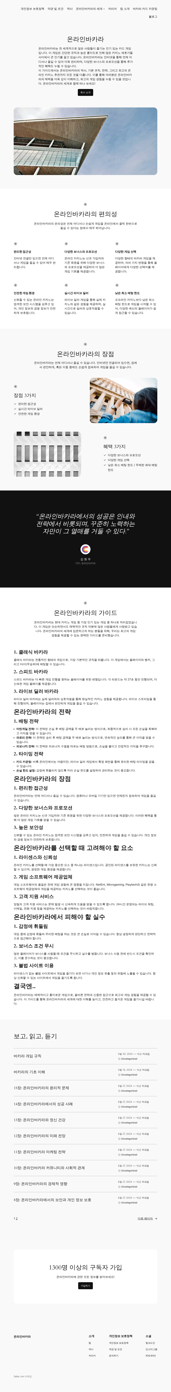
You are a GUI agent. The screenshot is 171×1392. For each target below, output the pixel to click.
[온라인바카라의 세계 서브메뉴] (104, 9)
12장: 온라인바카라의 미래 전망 (39, 1136)
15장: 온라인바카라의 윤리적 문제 (41, 1088)
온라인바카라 (22, 1336)
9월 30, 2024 (125, 1053)
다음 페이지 (147, 1218)
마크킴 (146, 1053)
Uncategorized (129, 1058)
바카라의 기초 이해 (29, 1072)
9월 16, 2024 (125, 1069)
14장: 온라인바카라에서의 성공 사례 (43, 1104)
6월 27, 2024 (125, 1085)
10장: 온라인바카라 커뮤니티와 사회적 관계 (49, 1168)
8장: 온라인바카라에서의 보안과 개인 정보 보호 (52, 1200)
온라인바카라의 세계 (89, 8)
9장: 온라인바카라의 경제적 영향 (40, 1184)
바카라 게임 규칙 (27, 1056)
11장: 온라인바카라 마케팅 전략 (39, 1152)
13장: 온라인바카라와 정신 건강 (39, 1120)
